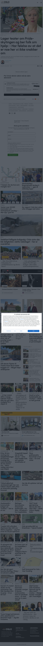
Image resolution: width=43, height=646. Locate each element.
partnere (22, 319)
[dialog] (21, 323)
